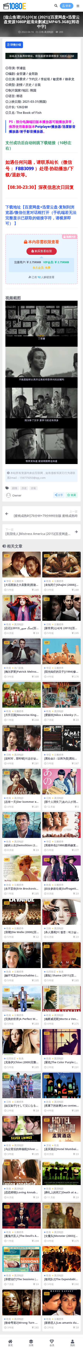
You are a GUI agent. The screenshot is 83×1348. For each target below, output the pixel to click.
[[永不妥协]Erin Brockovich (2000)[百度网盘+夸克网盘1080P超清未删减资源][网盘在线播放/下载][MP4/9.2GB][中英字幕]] (21, 868)
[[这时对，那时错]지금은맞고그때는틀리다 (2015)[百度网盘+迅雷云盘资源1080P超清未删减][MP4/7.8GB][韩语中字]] (21, 738)
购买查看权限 (43, 251)
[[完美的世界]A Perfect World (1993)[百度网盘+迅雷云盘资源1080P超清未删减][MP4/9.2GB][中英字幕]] (21, 999)
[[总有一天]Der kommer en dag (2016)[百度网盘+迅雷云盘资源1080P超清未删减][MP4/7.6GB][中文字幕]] (21, 782)
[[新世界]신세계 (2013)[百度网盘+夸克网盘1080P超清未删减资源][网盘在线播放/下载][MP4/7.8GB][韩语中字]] (61, 608)
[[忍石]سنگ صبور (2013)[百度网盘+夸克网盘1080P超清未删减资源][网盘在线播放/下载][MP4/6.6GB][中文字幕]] (21, 608)
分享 (60, 495)
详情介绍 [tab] (15, 44)
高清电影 (48, 32)
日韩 (41, 32)
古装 (33, 488)
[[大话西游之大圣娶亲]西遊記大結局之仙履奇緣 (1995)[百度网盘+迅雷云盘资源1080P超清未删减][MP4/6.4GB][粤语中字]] (21, 564)
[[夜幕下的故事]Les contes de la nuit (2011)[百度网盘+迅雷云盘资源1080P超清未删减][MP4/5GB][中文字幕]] (61, 1085)
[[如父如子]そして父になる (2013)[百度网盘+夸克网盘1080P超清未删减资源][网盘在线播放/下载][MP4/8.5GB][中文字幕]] (21, 1085)
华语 (8, 581)
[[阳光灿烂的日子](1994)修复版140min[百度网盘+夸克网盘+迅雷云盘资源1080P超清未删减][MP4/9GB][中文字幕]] (61, 651)
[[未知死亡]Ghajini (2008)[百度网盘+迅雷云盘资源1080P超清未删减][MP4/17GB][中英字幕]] (61, 564)
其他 (48, 1145)
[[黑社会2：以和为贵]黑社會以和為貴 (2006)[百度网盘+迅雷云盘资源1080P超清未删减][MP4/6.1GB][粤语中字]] (61, 738)
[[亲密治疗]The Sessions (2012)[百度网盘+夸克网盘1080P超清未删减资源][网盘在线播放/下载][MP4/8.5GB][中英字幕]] (21, 1259)
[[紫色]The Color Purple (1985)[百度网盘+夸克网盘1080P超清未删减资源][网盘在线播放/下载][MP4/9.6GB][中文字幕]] (61, 1042)
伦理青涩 (51, 971)
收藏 (73, 495)
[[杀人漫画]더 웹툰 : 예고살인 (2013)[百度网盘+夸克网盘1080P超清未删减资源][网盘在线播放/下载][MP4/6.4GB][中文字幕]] (61, 912)
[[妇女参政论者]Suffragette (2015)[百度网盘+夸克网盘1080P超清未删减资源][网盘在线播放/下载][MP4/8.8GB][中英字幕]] (61, 868)
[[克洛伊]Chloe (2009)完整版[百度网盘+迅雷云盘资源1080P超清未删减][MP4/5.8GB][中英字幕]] (21, 1042)
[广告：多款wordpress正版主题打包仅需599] (41, 57)
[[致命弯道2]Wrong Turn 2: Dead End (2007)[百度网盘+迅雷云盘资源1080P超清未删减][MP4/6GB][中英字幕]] (21, 1302)
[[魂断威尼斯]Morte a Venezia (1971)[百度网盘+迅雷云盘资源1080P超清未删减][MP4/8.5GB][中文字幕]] (61, 999)
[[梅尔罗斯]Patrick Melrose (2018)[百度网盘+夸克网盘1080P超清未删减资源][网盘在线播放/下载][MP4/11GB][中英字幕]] (21, 651)
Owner (16, 495)
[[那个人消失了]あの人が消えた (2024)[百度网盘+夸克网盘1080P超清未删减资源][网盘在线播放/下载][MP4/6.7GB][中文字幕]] (61, 782)
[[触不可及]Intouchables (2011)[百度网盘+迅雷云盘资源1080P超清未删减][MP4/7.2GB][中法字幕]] (21, 955)
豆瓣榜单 (19, 581)
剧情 (14, 488)
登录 (68, 5)
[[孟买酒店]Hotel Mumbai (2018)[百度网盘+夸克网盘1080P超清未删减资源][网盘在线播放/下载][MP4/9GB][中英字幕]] (61, 1129)
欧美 (48, 581)
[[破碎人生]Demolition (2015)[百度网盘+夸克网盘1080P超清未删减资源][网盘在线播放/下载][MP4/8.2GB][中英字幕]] (21, 825)
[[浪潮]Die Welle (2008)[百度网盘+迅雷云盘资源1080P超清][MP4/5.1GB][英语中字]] (21, 912)
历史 (24, 488)
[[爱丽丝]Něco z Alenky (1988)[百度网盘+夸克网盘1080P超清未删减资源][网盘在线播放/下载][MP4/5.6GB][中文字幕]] (61, 695)
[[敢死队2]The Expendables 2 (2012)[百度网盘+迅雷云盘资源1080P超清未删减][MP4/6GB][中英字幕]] (61, 1259)
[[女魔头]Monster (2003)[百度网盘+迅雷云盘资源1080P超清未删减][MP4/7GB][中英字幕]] (61, 1216)
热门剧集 (19, 668)
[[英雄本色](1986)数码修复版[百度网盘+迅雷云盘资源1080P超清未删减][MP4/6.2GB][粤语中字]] (61, 825)
